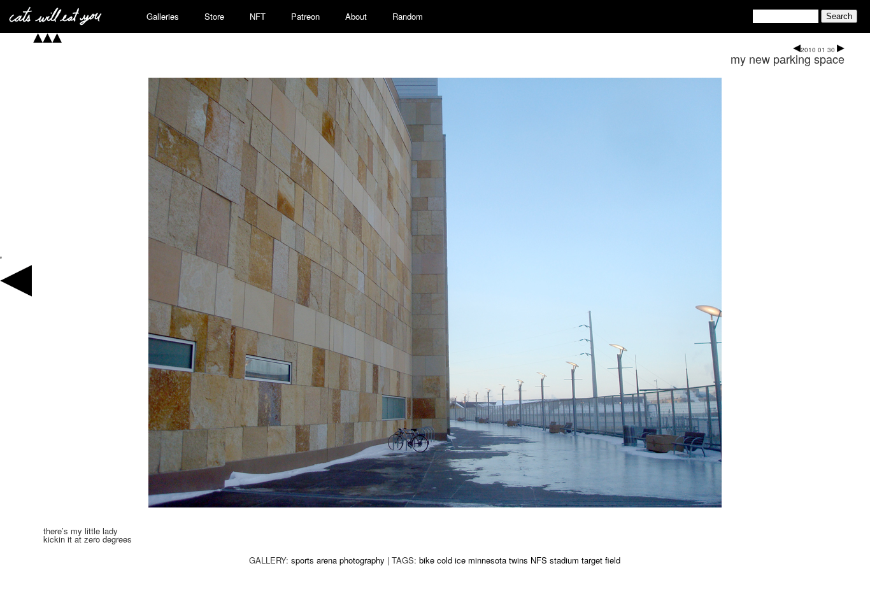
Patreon (305, 16)
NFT (258, 16)
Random (407, 16)
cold (444, 560)
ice (460, 560)
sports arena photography (338, 560)
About (356, 16)
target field (600, 560)
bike (426, 560)
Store (214, 16)
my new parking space (788, 58)
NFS (539, 560)
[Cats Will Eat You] (55, 21)
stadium (564, 560)
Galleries (162, 16)
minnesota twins (498, 560)
